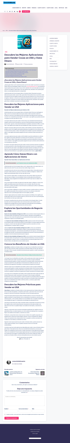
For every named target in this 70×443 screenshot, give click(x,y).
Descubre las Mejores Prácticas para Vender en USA (16, 76)
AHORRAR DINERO (54, 38)
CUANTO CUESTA (54, 43)
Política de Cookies (35, 431)
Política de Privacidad (35, 429)
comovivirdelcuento (18, 361)
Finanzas (52, 48)
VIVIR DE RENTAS (53, 63)
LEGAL (51, 56)
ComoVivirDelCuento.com (32, 86)
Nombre (6, 408)
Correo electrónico (23, 408)
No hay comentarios (29, 64)
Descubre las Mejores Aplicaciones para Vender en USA (17, 71)
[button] (26, 11)
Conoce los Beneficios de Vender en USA (14, 75)
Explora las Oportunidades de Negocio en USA (15, 73)
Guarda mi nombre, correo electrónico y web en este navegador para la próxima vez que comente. (25, 414)
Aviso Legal (35, 433)
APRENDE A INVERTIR (54, 40)
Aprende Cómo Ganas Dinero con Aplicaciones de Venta (17, 72)
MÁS (6, 51)
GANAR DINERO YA (54, 51)
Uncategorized (53, 61)
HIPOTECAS (52, 53)
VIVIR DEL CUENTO (54, 66)
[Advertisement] (35, 21)
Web (33, 408)
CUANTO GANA (53, 46)
